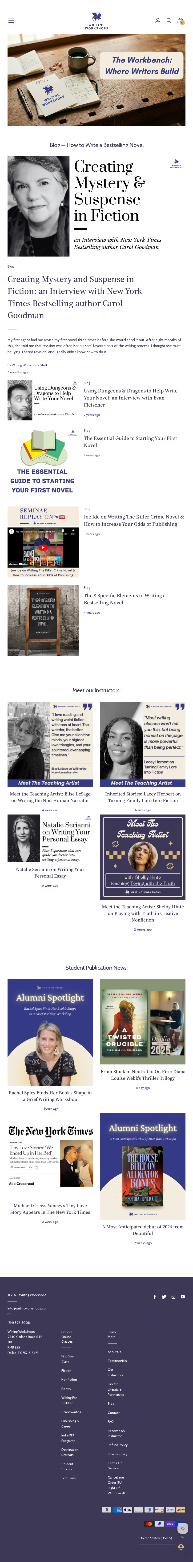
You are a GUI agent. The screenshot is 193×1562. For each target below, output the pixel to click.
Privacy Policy (117, 1454)
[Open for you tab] (181, 1547)
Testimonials (117, 1361)
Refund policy (118, 1445)
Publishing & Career (70, 1423)
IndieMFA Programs (68, 1438)
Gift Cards (68, 1478)
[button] (180, 22)
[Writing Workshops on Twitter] (164, 1297)
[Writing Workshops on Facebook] (154, 1297)
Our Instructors (115, 1372)
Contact (114, 1413)
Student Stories (67, 1466)
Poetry (66, 1389)
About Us (114, 1352)
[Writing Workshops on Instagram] (173, 1297)
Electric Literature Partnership (116, 1389)
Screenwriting (71, 1412)
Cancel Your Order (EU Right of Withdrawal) (116, 1485)
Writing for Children (69, 1400)
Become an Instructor (116, 1433)
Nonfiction (69, 1379)
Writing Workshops (32, 1295)
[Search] (169, 21)
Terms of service (115, 1465)
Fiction (66, 1370)
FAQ (111, 1422)
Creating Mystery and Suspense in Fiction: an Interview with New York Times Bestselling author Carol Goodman (75, 297)
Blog (55, 145)
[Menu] (11, 21)
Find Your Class (68, 1359)
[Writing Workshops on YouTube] (182, 1297)
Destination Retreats (70, 1452)
